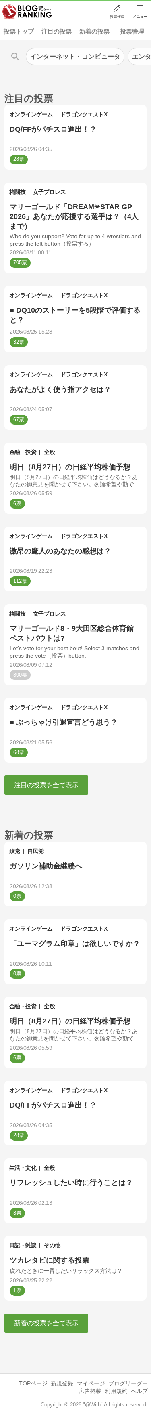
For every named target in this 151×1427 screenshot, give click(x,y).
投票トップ (19, 31)
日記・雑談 (23, 1245)
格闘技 (17, 192)
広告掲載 (90, 1391)
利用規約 (116, 1391)
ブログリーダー (128, 1383)
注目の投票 (56, 31)
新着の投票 (94, 31)
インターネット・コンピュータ (75, 56)
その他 (52, 1245)
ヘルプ (139, 1391)
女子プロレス (49, 192)
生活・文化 (23, 1167)
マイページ (91, 1383)
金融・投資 (23, 452)
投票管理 (132, 31)
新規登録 (62, 1383)
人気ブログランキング (27, 11)
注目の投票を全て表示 (46, 785)
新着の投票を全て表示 (46, 1323)
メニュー (140, 17)
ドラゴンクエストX (84, 114)
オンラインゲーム (31, 114)
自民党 (35, 851)
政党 (14, 851)
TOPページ (33, 1383)
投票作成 (117, 17)
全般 (49, 452)
